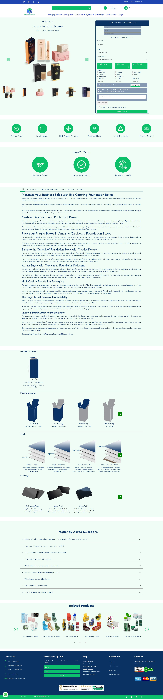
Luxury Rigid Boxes (88, 669)
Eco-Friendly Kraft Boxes (89, 666)
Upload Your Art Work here (107, 85)
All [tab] (23, 189)
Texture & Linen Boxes (89, 674)
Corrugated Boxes (88, 663)
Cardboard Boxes (88, 661)
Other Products (111, 15)
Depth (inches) (137, 64)
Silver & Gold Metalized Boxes (91, 671)
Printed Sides (101, 56)
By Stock (89, 15)
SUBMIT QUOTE (122, 111)
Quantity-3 (135, 78)
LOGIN (131, 1)
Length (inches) (102, 64)
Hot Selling (99, 15)
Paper (99, 49)
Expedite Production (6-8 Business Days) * (112, 91)
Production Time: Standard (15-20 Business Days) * (115, 89)
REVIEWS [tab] (80, 189)
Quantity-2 (118, 78)
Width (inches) (119, 64)
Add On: (99, 70)
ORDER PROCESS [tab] (67, 189)
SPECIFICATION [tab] (32, 189)
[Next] (120, 414)
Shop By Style (68, 15)
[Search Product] (89, 8)
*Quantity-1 (100, 78)
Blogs (121, 15)
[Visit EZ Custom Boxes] (43, 21)
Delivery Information (114, 666)
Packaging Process (54, 15)
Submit (62, 675)
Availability (100, 41)
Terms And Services (114, 674)
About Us (111, 662)
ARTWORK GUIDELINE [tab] (50, 189)
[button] (16, 629)
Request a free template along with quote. (113, 107)
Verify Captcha (102, 103)
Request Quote (133, 8)
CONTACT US (138, 1)
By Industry (80, 15)
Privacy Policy (112, 670)
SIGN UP (126, 1)
